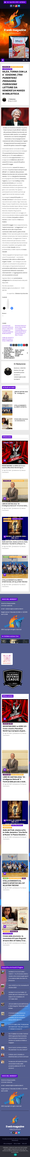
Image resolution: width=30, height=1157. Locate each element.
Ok (15, 1154)
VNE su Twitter (17, 1143)
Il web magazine (15, 30)
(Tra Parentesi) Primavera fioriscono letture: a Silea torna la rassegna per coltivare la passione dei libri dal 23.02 (7, 329)
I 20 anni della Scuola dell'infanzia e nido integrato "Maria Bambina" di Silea (18, 1006)
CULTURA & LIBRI (6, 66)
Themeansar (15, 1140)
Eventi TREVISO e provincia (16, 66)
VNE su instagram (7, 1143)
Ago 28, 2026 (7, 470)
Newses (24, 1139)
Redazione (12, 99)
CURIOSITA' (6, 556)
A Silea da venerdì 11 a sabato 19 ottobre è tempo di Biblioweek (8, 339)
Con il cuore (6, 931)
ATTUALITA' (6, 442)
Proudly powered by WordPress (10, 1139)
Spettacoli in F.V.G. (8, 521)
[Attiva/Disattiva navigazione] (23, 60)
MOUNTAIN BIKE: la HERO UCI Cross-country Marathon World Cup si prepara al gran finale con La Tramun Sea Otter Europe (14, 468)
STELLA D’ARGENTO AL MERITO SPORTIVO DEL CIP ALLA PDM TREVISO (14, 581)
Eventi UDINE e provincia (17, 518)
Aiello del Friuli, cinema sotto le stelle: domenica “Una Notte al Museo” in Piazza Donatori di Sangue (15, 543)
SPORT (11, 442)
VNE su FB (24, 1143)
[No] (28, 1151)
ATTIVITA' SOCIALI (7, 518)
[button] (27, 60)
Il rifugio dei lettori (7, 69)
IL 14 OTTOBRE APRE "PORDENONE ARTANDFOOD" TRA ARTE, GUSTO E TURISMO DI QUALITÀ (19, 1027)
